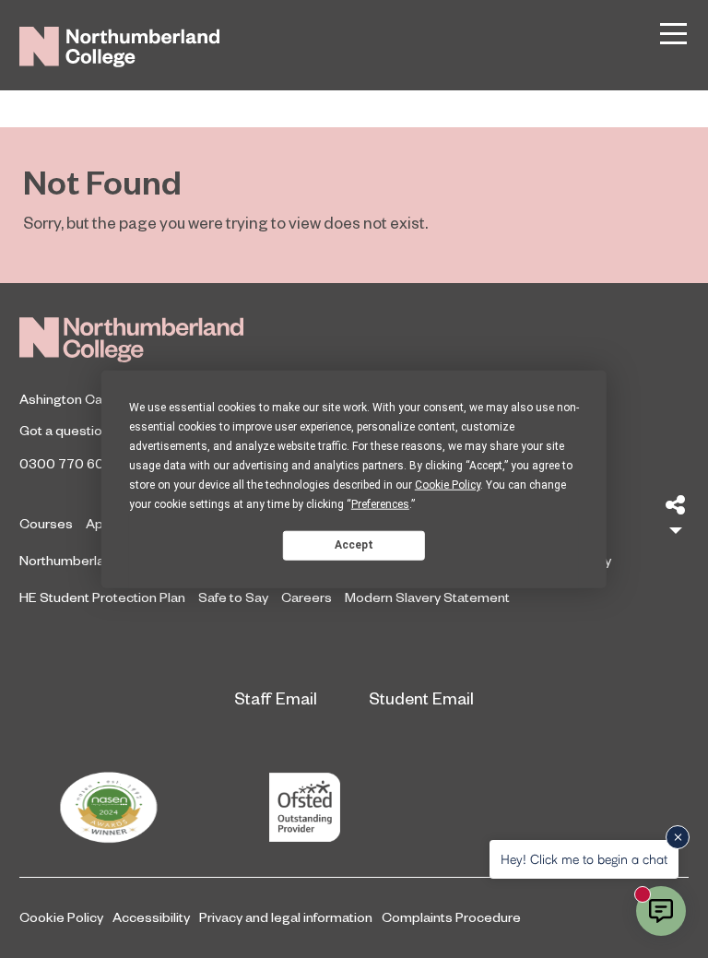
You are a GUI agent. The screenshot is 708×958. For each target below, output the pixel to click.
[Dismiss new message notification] (678, 837)
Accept (354, 544)
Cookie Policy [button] (447, 484)
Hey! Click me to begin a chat (584, 859)
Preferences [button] (380, 503)
